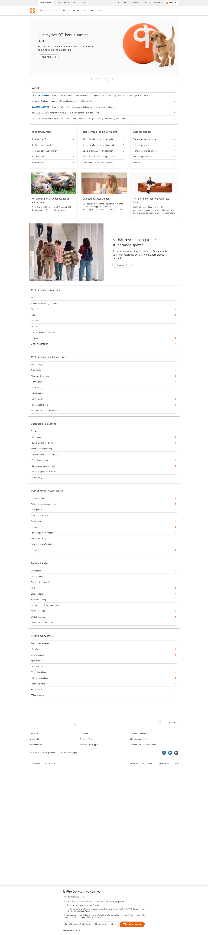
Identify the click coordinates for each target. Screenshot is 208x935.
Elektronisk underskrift (40, 582)
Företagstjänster (37, 527)
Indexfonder (36, 437)
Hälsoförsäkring (37, 393)
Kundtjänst (157, 3)
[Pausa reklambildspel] (116, 79)
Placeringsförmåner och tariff (43, 466)
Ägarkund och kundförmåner (44, 151)
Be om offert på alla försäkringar (45, 410)
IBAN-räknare (37, 666)
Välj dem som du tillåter (105, 924)
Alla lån (34, 326)
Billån (33, 315)
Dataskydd (134, 763)
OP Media (34, 753)
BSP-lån (34, 321)
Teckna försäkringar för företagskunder (99, 145)
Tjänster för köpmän (39, 515)
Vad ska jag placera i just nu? (43, 472)
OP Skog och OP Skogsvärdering (45, 605)
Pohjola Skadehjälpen (40, 643)
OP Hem (34, 588)
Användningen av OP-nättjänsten (143, 745)
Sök (145, 3)
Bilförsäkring (36, 364)
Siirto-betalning (37, 594)
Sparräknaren (38, 156)
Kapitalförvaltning (38, 599)
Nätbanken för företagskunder (43, 504)
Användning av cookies (139, 734)
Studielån (35, 309)
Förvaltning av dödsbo (142, 156)
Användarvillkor (163, 763)
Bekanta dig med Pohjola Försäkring (98, 162)
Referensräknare (38, 684)
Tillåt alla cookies (132, 924)
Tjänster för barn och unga (144, 139)
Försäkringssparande (39, 460)
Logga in (172, 3)
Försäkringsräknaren (39, 672)
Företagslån (36, 550)
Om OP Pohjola (79, 3)
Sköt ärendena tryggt (88, 745)
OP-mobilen (36, 571)
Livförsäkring (36, 387)
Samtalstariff (85, 739)
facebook (164, 753)
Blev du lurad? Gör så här (42, 622)
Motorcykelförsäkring (40, 376)
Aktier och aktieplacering (41, 448)
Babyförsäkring (37, 399)
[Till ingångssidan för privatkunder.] (32, 10)
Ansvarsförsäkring (38, 538)
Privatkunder (45, 3)
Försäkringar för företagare (42, 533)
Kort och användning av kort (43, 332)
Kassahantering (37, 498)
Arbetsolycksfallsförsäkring (42, 544)
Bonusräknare (37, 689)
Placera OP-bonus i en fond (43, 443)
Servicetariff (34, 739)
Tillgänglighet (147, 763)
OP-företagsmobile (39, 576)
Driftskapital (36, 521)
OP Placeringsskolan (39, 477)
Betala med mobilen (39, 344)
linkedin (170, 753)
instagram (176, 753)
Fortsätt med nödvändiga (77, 924)
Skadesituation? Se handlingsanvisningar (100, 156)
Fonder (34, 431)
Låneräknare (37, 162)
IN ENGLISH (122, 3)
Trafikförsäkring (37, 370)
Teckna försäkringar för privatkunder (98, 139)
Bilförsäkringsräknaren (40, 678)
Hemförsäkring (37, 382)
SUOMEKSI (134, 3)
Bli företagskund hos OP (42, 145)
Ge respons (84, 734)
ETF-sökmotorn (37, 695)
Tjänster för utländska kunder (145, 151)
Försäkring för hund (39, 405)
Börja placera (36, 509)
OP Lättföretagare (38, 617)
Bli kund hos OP (39, 139)
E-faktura (35, 338)
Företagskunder (62, 3)
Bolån (33, 297)
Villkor (175, 763)
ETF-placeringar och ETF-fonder (44, 454)
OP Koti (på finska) (49, 753)
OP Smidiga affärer (39, 611)
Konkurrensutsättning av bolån (44, 303)
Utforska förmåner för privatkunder (98, 151)
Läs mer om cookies (70, 931)
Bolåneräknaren (37, 655)
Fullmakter (137, 162)
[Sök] (75, 725)
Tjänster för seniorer (142, 145)
